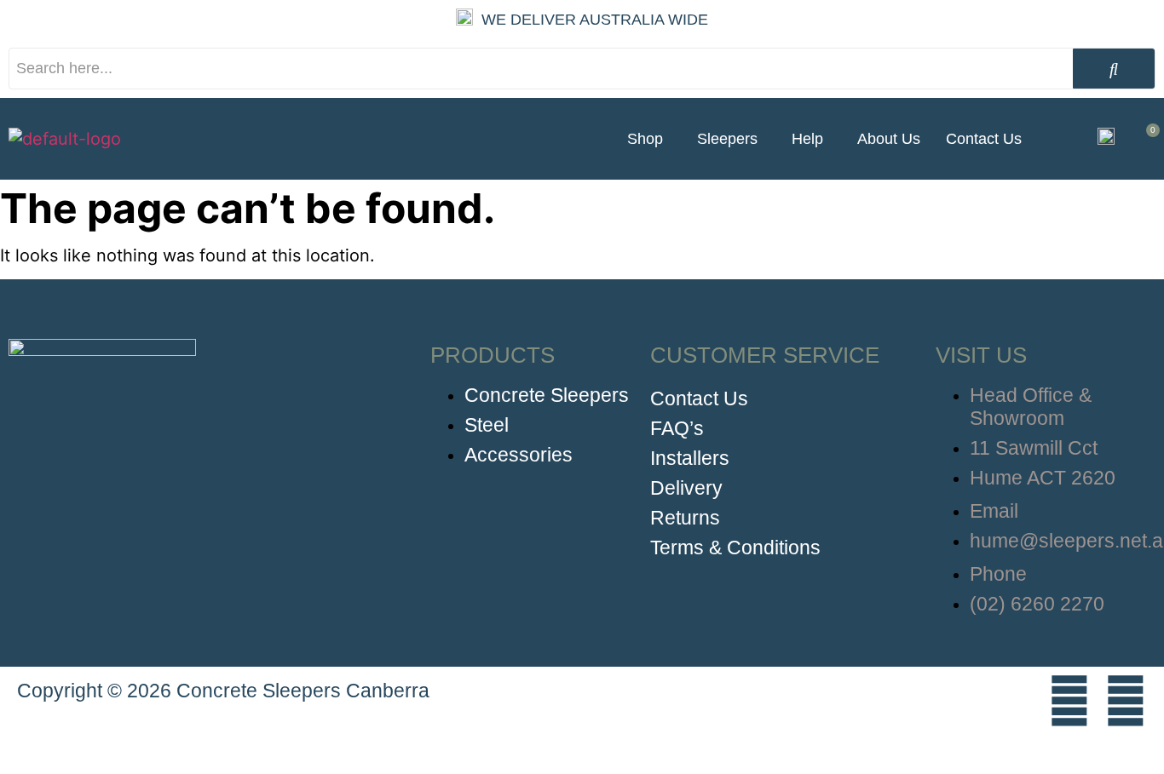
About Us (888, 138)
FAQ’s (677, 428)
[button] (649, 138)
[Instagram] (1069, 700)
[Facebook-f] (1125, 700)
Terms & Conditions (735, 547)
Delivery (686, 488)
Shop (645, 138)
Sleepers (727, 138)
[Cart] (1146, 139)
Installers (689, 458)
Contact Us (984, 138)
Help (807, 138)
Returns (685, 518)
